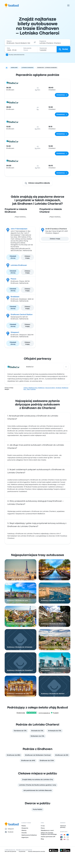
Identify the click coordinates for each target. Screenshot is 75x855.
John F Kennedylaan (19, 229)
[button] (34, 42)
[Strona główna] (6, 68)
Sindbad (58, 387)
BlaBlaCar (30, 367)
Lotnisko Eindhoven (19, 265)
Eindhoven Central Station (22, 314)
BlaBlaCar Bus (33, 387)
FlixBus (26, 387)
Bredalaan (15, 296)
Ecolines (33, 389)
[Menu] (68, 5)
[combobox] (18, 42)
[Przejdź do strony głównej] (12, 5)
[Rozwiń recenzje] (66, 367)
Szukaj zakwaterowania (16, 54)
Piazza (13, 279)
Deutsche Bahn (50, 387)
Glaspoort (15, 332)
